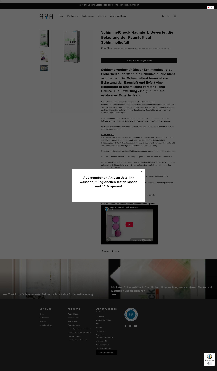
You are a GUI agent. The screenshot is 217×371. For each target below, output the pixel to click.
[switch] (209, 363)
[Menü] (213, 354)
